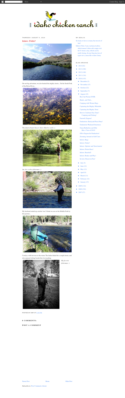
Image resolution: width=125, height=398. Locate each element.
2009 (80, 186)
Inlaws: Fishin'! (29, 40)
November (84, 84)
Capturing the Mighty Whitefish (90, 106)
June (82, 166)
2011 (80, 75)
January (83, 182)
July (82, 163)
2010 (80, 78)
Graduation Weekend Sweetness (90, 125)
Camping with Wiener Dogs (89, 103)
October (83, 88)
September (84, 91)
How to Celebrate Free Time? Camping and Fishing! (89, 114)
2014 (80, 66)
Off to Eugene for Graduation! (89, 133)
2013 (80, 69)
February (83, 179)
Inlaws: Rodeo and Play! (88, 155)
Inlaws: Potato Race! (86, 149)
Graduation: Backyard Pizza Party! (91, 121)
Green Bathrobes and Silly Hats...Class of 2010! (88, 129)
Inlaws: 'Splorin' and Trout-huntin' (91, 146)
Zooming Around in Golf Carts (90, 136)
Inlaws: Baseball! (85, 152)
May (82, 169)
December (83, 81)
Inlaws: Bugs (84, 140)
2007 (80, 192)
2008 (80, 189)
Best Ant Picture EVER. (87, 97)
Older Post (68, 381)
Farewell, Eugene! (86, 118)
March (82, 175)
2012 (80, 72)
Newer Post (26, 381)
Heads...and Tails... (86, 100)
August (83, 94)
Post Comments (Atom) (39, 386)
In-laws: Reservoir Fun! (87, 159)
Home (47, 381)
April (82, 172)
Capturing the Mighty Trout (89, 109)
